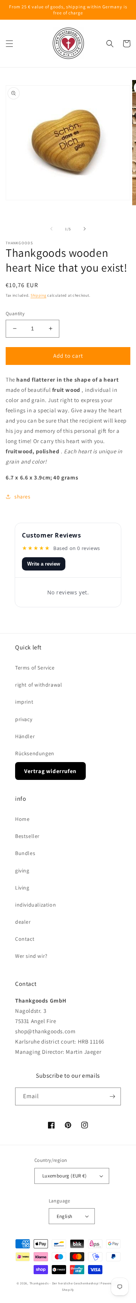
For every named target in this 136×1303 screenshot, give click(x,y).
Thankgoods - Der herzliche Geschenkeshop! (64, 1283)
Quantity (15, 313)
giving (22, 870)
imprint (24, 701)
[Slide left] (51, 228)
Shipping (38, 295)
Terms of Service (35, 667)
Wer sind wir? (31, 955)
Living (22, 887)
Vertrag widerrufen (50, 771)
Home (22, 819)
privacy (23, 719)
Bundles (25, 853)
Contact (24, 938)
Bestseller (27, 836)
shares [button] (22, 496)
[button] (9, 43)
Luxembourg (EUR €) (64, 1176)
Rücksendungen (34, 753)
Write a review (43, 564)
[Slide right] (84, 228)
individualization (35, 904)
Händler (25, 736)
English (65, 1216)
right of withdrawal (38, 684)
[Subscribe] (112, 1096)
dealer (23, 921)
